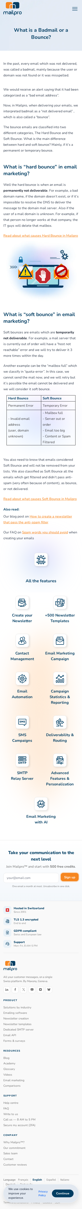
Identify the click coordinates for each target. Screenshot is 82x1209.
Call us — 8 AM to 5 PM (19, 1120)
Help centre (10, 1103)
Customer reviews (15, 1165)
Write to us (10, 1114)
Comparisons (12, 1086)
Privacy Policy (43, 1193)
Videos (7, 1075)
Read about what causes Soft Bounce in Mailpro (40, 499)
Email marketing (13, 1080)
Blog (6, 1058)
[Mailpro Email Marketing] (10, 966)
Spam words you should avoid (45, 532)
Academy (9, 1063)
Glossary (9, 1069)
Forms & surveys (14, 1041)
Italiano (64, 1180)
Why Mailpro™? (13, 1142)
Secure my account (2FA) (19, 1125)
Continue (62, 1193)
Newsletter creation (16, 1018)
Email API (9, 1035)
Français (23, 1180)
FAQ (6, 1108)
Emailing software (15, 1013)
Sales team (10, 1153)
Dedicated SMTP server (18, 1030)
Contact (8, 1159)
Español (51, 1180)
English (37, 1180)
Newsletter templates (17, 1024)
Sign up (69, 877)
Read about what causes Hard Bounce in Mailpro (40, 235)
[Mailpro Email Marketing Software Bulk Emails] (12, 8)
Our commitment (14, 1148)
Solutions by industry (17, 1007)
